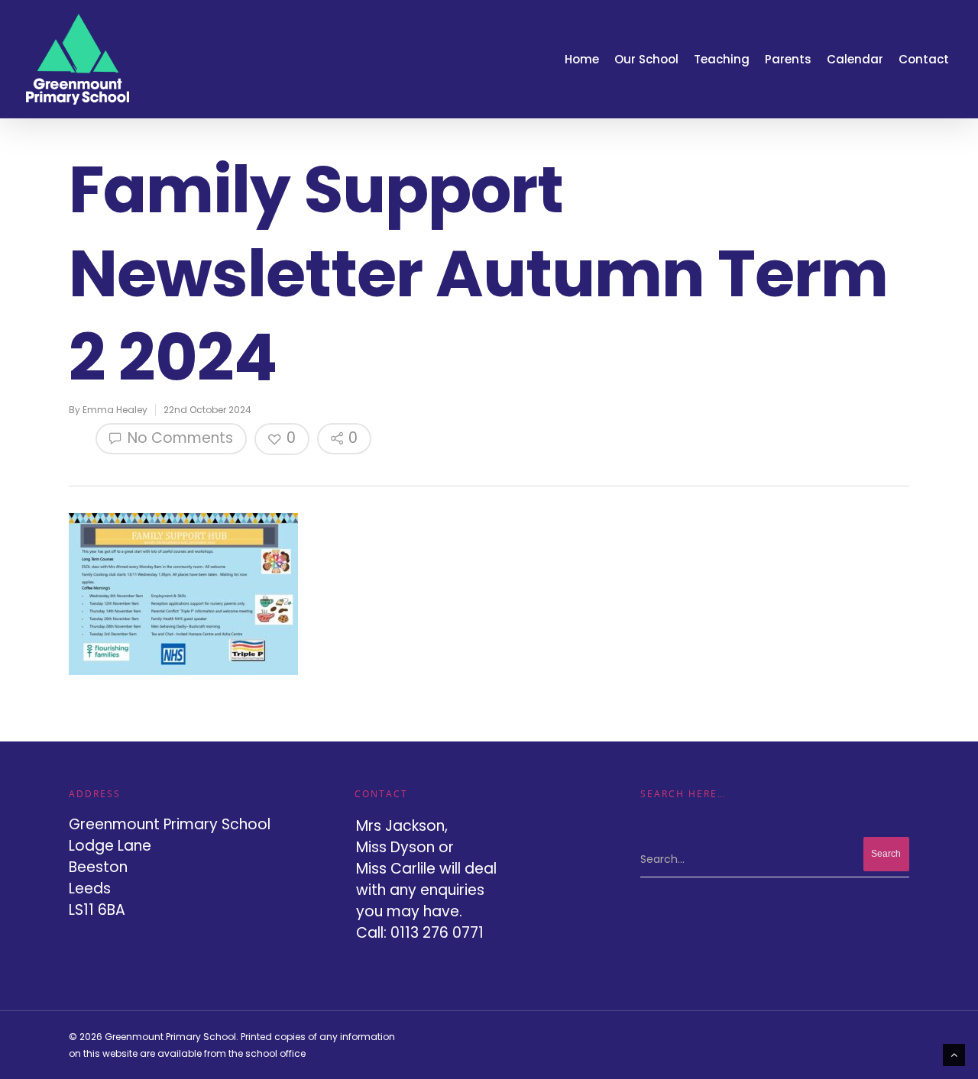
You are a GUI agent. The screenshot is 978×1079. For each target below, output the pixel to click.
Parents (788, 59)
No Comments (178, 438)
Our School (646, 59)
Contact (924, 59)
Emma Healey (115, 409)
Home (582, 59)
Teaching (722, 59)
